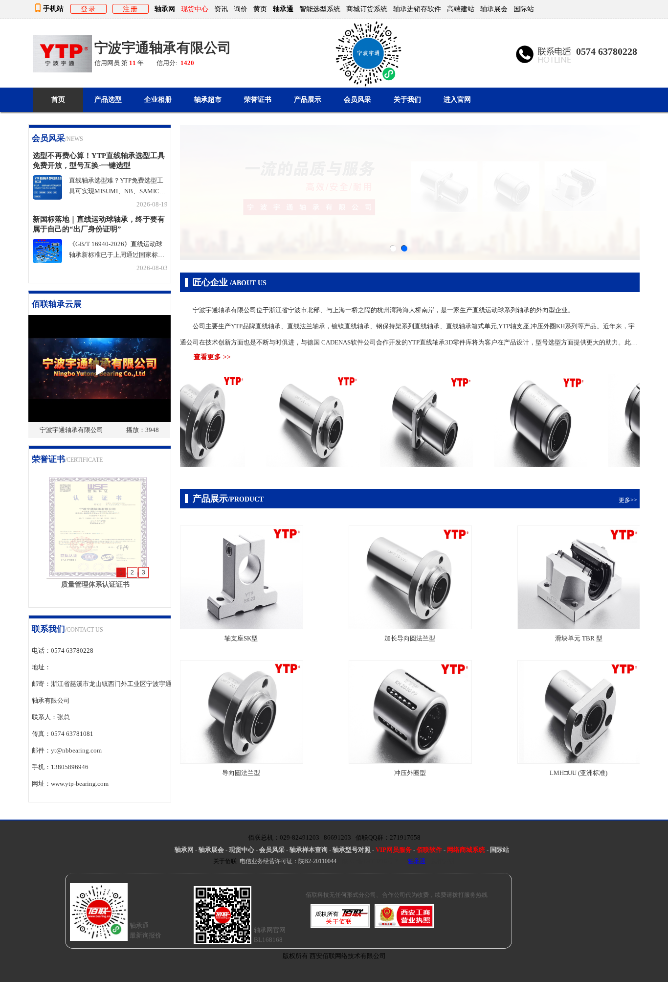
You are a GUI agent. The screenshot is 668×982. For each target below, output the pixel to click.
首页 (58, 99)
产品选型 (108, 99)
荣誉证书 (257, 99)
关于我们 (407, 99)
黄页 (260, 9)
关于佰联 (225, 861)
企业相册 (158, 99)
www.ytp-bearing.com (80, 783)
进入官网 (457, 99)
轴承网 (165, 9)
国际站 (523, 9)
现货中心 (241, 849)
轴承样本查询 (308, 849)
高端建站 (460, 9)
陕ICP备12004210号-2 (370, 861)
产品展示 (307, 99)
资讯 (221, 9)
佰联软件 (429, 849)
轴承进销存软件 (417, 9)
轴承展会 (494, 9)
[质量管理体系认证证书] (97, 576)
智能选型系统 (319, 9)
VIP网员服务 (394, 849)
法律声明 (443, 861)
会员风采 (357, 99)
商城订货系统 (366, 9)
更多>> (159, 140)
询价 (240, 9)
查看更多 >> (212, 357)
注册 (130, 9)
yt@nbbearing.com (76, 750)
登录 (88, 9)
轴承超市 (208, 99)
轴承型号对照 (352, 849)
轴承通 (283, 9)
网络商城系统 (467, 849)
